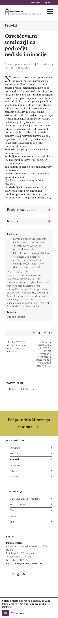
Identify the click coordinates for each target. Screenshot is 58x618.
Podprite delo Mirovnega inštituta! (29, 423)
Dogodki (14, 476)
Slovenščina (35, 2)
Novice (13, 470)
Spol (12, 521)
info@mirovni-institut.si (28, 563)
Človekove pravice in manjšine (19, 64)
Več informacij (19, 613)
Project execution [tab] (21, 210)
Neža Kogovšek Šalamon (21, 389)
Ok (5, 613)
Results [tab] (12, 221)
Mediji (13, 510)
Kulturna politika (18, 504)
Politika (13, 516)
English (47, 2)
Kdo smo (14, 453)
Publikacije (15, 465)
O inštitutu (15, 447)
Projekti (11, 25)
